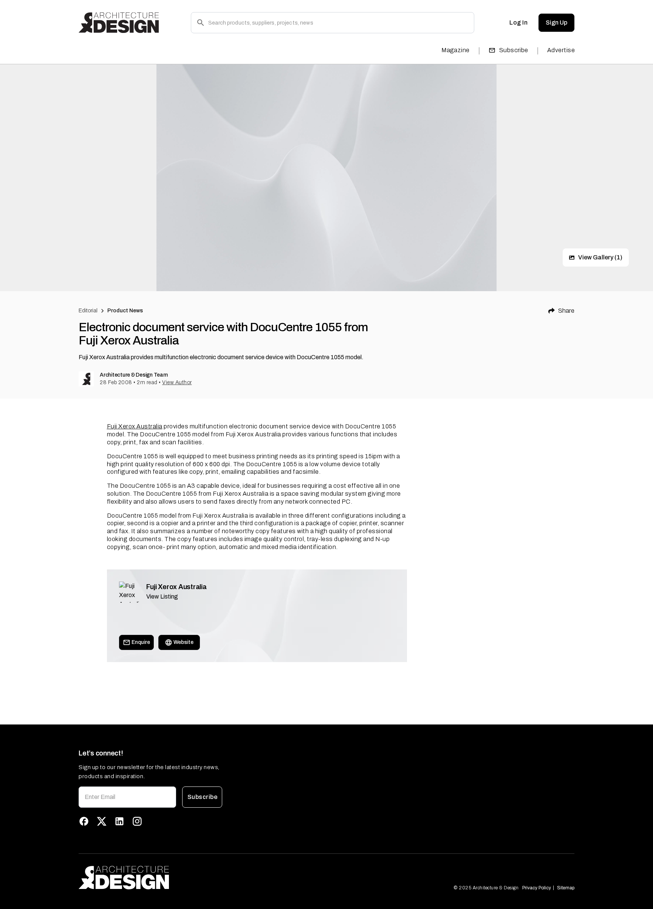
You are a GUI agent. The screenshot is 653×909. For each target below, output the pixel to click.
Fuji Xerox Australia (134, 426)
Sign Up (556, 22)
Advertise (561, 50)
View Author (177, 382)
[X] (101, 821)
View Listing (162, 596)
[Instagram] (137, 821)
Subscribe (513, 50)
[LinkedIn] (119, 821)
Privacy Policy (536, 888)
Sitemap (565, 888)
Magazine (455, 50)
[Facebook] (84, 821)
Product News (125, 310)
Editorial (88, 310)
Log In (518, 22)
